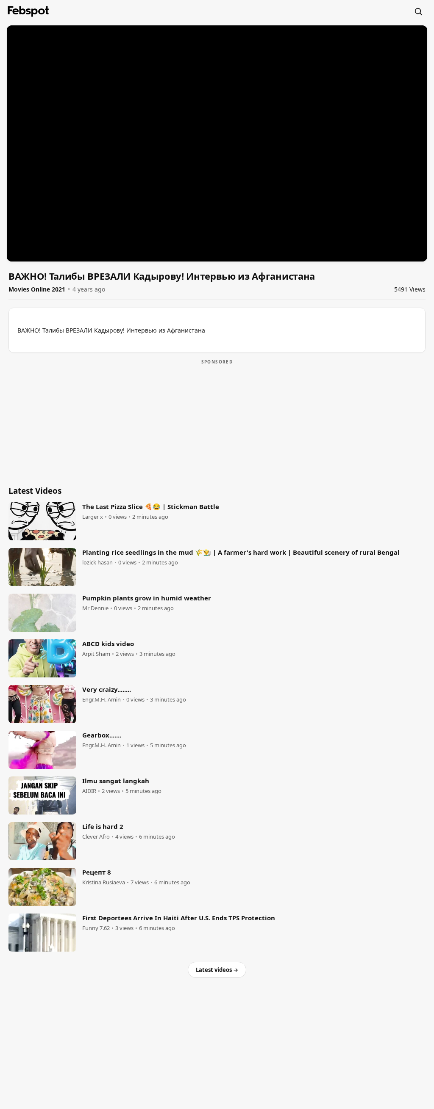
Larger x (92, 516)
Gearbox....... (101, 735)
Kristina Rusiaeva (103, 882)
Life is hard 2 (102, 826)
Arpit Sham (96, 654)
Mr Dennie (95, 608)
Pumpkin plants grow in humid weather (146, 598)
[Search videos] (418, 11)
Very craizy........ (106, 689)
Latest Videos (34, 490)
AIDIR (89, 791)
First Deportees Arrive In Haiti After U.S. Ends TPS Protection (178, 918)
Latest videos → (217, 970)
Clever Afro (96, 836)
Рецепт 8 (96, 872)
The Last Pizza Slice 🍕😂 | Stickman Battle (150, 506)
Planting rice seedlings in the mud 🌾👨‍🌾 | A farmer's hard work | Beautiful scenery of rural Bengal (241, 552)
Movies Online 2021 (36, 289)
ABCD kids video (108, 643)
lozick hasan (97, 562)
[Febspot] (28, 11)
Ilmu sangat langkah (115, 780)
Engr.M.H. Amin (101, 699)
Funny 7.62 (96, 928)
